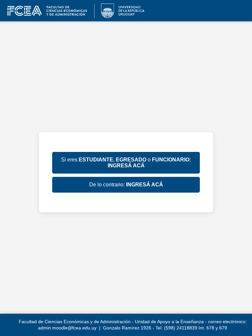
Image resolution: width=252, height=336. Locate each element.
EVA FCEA (74, 10)
